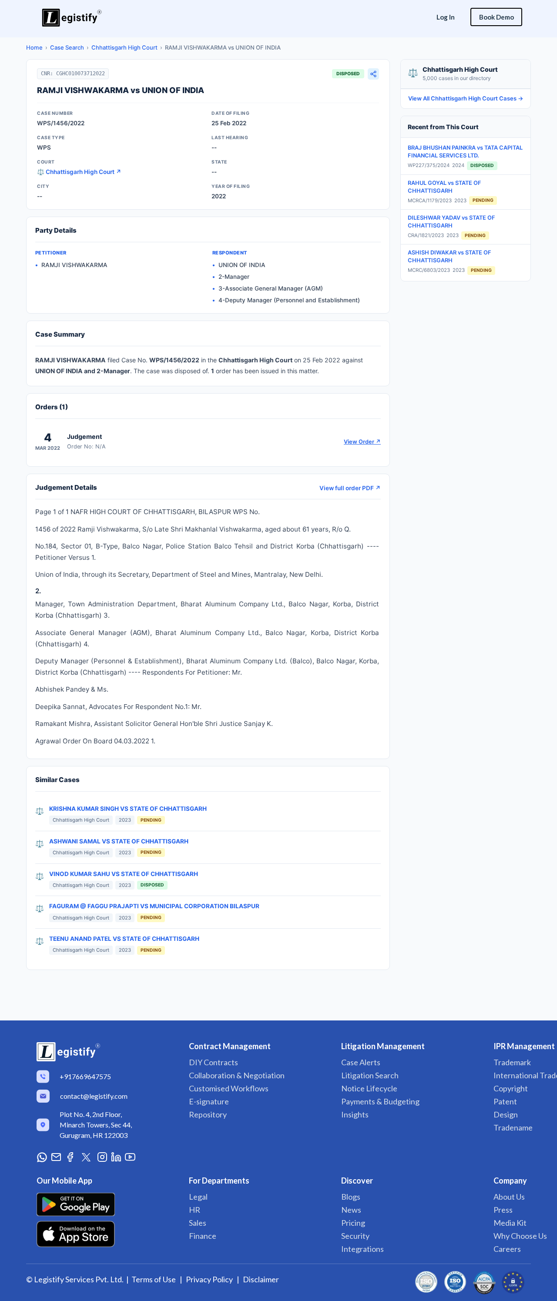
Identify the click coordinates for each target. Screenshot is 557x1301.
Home (34, 47)
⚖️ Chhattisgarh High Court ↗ (79, 171)
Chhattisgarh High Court (124, 47)
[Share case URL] (373, 74)
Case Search (67, 47)
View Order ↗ (362, 441)
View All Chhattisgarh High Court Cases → (465, 98)
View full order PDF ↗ (350, 488)
